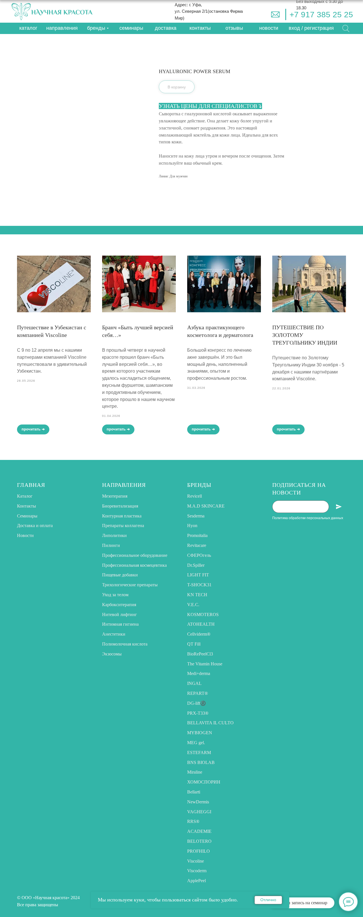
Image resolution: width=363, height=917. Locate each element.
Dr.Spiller (195, 565)
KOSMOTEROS (203, 614)
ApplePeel (196, 880)
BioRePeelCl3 (200, 653)
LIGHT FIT (198, 574)
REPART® (197, 693)
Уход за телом (115, 594)
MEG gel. (196, 742)
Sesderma (195, 515)
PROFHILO (198, 851)
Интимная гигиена (120, 624)
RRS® (193, 821)
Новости (25, 535)
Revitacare (196, 545)
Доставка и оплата (35, 525)
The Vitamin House (204, 663)
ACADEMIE (199, 831)
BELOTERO (199, 841)
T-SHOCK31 (199, 584)
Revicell (194, 496)
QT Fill (194, 644)
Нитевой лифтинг (119, 614)
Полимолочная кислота (124, 644)
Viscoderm (196, 870)
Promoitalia (197, 535)
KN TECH (197, 594)
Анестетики (113, 634)
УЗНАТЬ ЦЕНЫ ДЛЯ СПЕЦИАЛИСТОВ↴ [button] (210, 106)
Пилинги (111, 545)
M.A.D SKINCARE (206, 506)
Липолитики (114, 535)
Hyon (192, 525)
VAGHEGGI (199, 811)
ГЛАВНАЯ (31, 485)
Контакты (26, 506)
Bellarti (193, 791)
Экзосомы (112, 653)
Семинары (27, 515)
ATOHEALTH (201, 624)
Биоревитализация (120, 506)
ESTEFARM (199, 752)
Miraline (194, 772)
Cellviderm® (198, 634)
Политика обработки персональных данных (307, 518)
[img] (275, 14)
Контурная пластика (122, 515)
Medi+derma (198, 673)
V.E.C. (193, 604)
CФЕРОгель (199, 555)
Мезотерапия (114, 496)
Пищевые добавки (120, 574)
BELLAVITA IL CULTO (210, 722)
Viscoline (195, 861)
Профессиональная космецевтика (134, 565)
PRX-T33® (197, 713)
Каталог (25, 496)
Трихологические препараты (130, 584)
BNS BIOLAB (201, 762)
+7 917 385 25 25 (321, 14)
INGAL (194, 683)
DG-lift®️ (196, 703)
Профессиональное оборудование (134, 555)
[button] (311, 28)
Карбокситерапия (119, 604)
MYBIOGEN (199, 732)
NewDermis (198, 801)
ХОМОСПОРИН (203, 782)
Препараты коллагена (123, 525)
